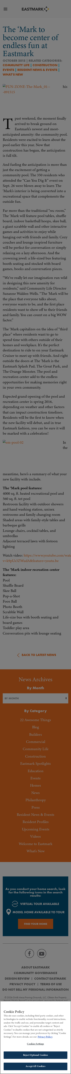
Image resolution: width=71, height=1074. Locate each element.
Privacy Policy (45, 1036)
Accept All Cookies (35, 1066)
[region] (35, 1037)
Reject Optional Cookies (35, 1055)
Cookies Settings (35, 1043)
